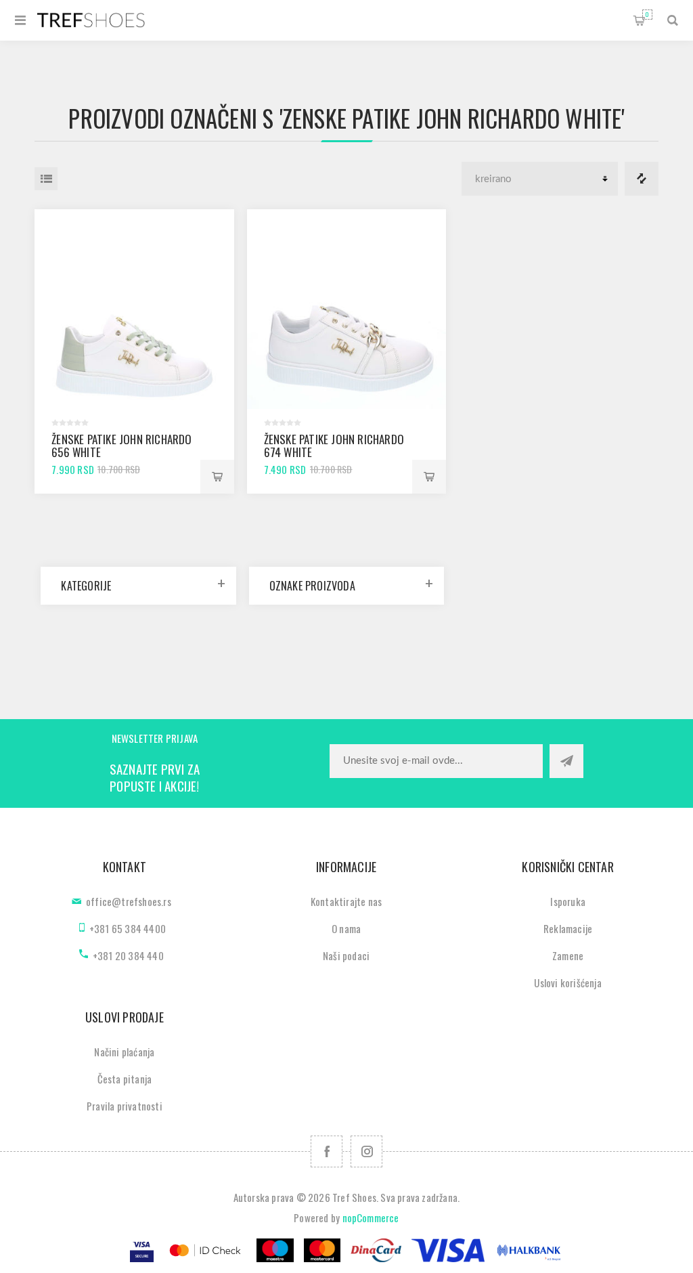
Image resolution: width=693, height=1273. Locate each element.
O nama (346, 928)
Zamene (567, 955)
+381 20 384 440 (128, 955)
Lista (46, 178)
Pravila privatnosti (124, 1105)
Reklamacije (567, 928)
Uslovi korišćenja (567, 982)
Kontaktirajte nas (346, 901)
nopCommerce (370, 1217)
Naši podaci (346, 955)
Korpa (647, 14)
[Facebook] (326, 1151)
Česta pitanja (124, 1078)
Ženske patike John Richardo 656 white (121, 445)
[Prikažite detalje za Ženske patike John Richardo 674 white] (347, 309)
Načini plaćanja (124, 1051)
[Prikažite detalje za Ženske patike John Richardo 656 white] (134, 309)
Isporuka (567, 901)
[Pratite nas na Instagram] (366, 1151)
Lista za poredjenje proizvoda (641, 179)
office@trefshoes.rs (128, 901)
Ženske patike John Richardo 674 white (334, 445)
